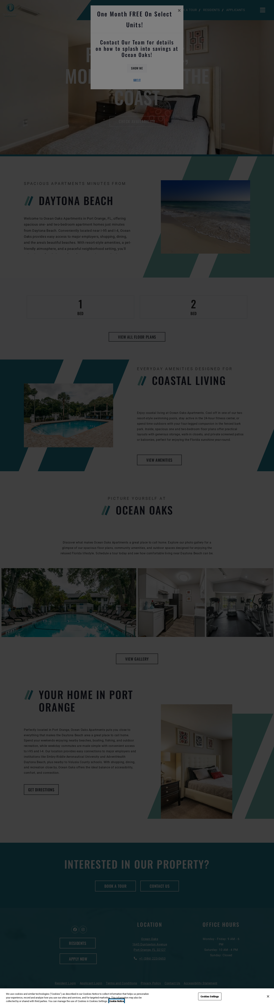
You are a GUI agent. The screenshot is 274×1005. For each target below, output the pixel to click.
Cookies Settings (210, 996)
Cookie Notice (116, 1001)
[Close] (268, 996)
